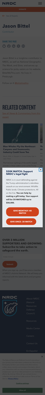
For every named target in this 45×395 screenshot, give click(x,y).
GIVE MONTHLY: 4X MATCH (22, 211)
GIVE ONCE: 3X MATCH (21, 221)
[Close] (40, 170)
